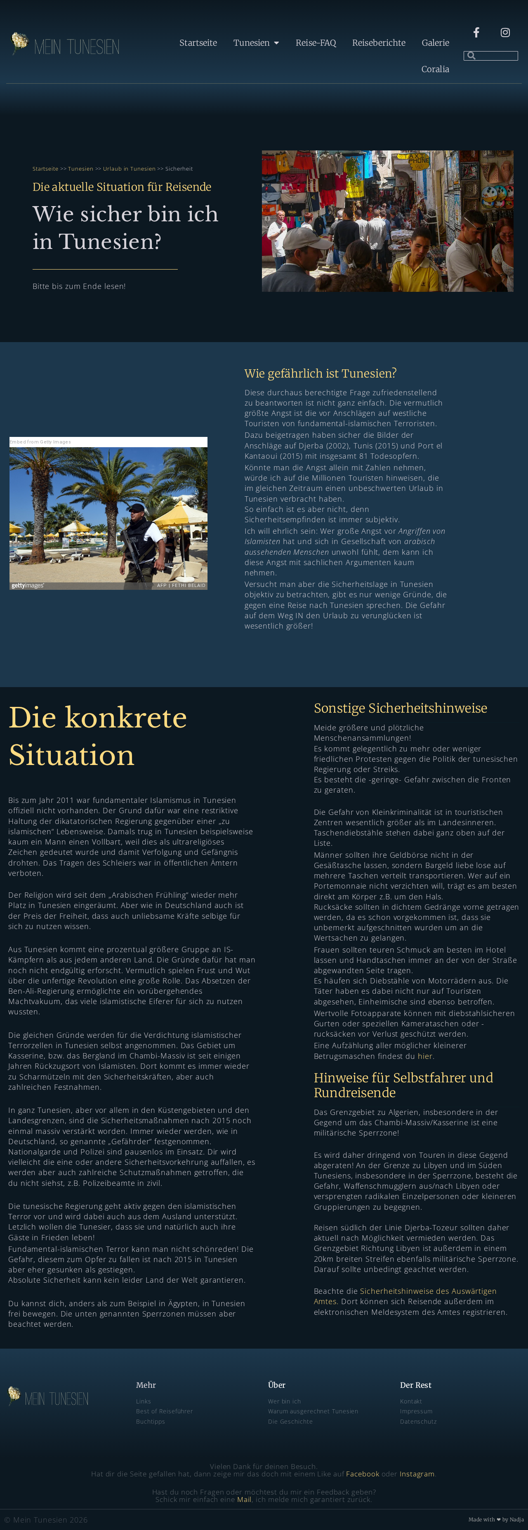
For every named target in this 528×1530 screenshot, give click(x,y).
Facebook (362, 1473)
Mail (244, 1499)
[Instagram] (505, 32)
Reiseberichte (378, 43)
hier (425, 1056)
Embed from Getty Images (40, 442)
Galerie (435, 43)
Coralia (435, 69)
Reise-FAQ (316, 43)
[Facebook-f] (476, 32)
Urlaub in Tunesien (129, 168)
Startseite (198, 43)
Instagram (417, 1473)
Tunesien (251, 43)
